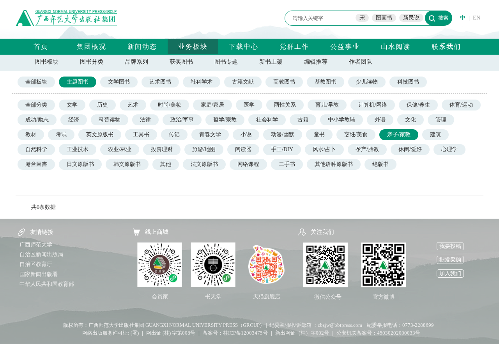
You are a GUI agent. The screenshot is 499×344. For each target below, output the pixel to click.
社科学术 (201, 82)
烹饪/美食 (356, 134)
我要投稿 (450, 246)
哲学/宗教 (225, 120)
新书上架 (271, 62)
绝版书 (380, 164)
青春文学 (210, 134)
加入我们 (450, 273)
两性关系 (285, 105)
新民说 (411, 18)
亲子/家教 (399, 134)
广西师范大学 (35, 245)
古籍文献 (243, 82)
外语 (380, 120)
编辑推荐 (315, 62)
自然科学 (36, 149)
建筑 (435, 134)
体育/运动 (461, 105)
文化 (410, 120)
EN (476, 18)
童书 (319, 134)
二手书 (287, 164)
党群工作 (294, 46)
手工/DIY (282, 149)
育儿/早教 (327, 105)
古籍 (302, 120)
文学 (72, 105)
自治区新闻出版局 (41, 254)
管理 (440, 120)
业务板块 (193, 46)
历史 (102, 105)
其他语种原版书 (334, 164)
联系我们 (446, 46)
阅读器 (243, 149)
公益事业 (345, 46)
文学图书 (119, 82)
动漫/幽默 (282, 134)
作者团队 (360, 62)
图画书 (384, 18)
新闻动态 (142, 46)
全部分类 (36, 105)
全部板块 (36, 82)
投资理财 (162, 149)
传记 (174, 134)
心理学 (449, 149)
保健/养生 (418, 105)
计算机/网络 (372, 105)
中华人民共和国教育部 (46, 284)
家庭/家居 (212, 105)
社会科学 (267, 120)
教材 (30, 134)
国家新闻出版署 (38, 274)
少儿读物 (367, 82)
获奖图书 (181, 62)
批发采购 (450, 260)
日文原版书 (80, 164)
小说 (246, 134)
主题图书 (77, 82)
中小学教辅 (341, 120)
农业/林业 (119, 149)
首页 (41, 46)
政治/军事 (182, 120)
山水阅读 (396, 46)
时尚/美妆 (169, 105)
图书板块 (46, 62)
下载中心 (243, 46)
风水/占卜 (324, 149)
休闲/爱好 (410, 149)
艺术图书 (160, 82)
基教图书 (325, 82)
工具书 (141, 134)
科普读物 (109, 120)
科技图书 (408, 82)
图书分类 (91, 62)
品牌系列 (136, 62)
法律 (145, 120)
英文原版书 (99, 134)
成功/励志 (37, 120)
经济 (73, 120)
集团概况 (91, 46)
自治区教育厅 (35, 264)
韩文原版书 (127, 164)
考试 (61, 134)
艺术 (132, 105)
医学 (249, 105)
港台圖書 (36, 164)
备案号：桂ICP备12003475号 (235, 333)
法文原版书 (204, 164)
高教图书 (284, 82)
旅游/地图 (204, 149)
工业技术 (77, 149)
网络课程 (248, 164)
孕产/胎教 (367, 149)
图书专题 (226, 62)
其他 (165, 164)
